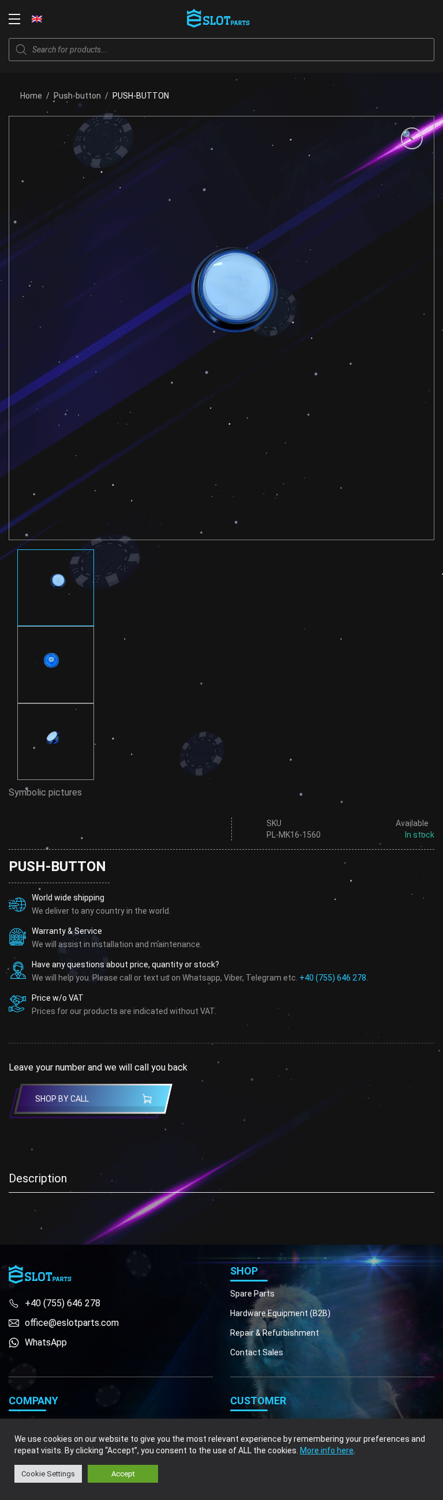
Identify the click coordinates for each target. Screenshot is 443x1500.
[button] (412, 138)
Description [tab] (38, 1178)
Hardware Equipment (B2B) (280, 1313)
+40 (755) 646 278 (332, 977)
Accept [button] (123, 1473)
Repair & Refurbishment (274, 1332)
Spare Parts (252, 1293)
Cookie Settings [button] (48, 1473)
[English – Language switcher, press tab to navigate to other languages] (37, 18)
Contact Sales (256, 1352)
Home (31, 95)
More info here (327, 1450)
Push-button (77, 95)
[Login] (402, 19)
